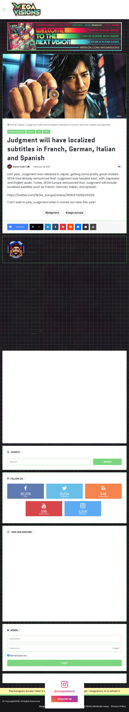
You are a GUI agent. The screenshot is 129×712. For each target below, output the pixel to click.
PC (39, 131)
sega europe (75, 213)
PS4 (47, 131)
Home (13, 124)
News (21, 124)
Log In (64, 662)
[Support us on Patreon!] (64, 36)
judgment (53, 213)
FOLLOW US (65, 699)
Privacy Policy (118, 706)
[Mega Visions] (26, 9)
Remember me (18, 655)
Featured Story (16, 131)
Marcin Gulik (19, 166)
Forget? (115, 648)
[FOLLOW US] (64, 686)
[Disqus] (64, 308)
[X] (33, 252)
